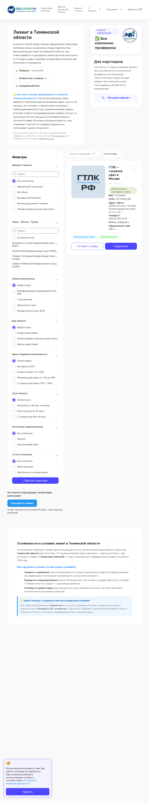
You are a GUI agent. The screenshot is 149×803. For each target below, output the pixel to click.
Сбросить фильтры (35, 480)
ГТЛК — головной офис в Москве (115, 173)
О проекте (92, 9)
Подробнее (121, 246)
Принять (28, 791)
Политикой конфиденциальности (21, 782)
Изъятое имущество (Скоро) (63, 9)
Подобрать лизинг (22, 503)
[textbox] (110, 154)
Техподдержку (58, 136)
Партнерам (112, 9)
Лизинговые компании (46, 9)
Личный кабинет (118, 97)
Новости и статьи (78, 9)
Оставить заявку (87, 246)
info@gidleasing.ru (46, 139)
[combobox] (112, 153)
